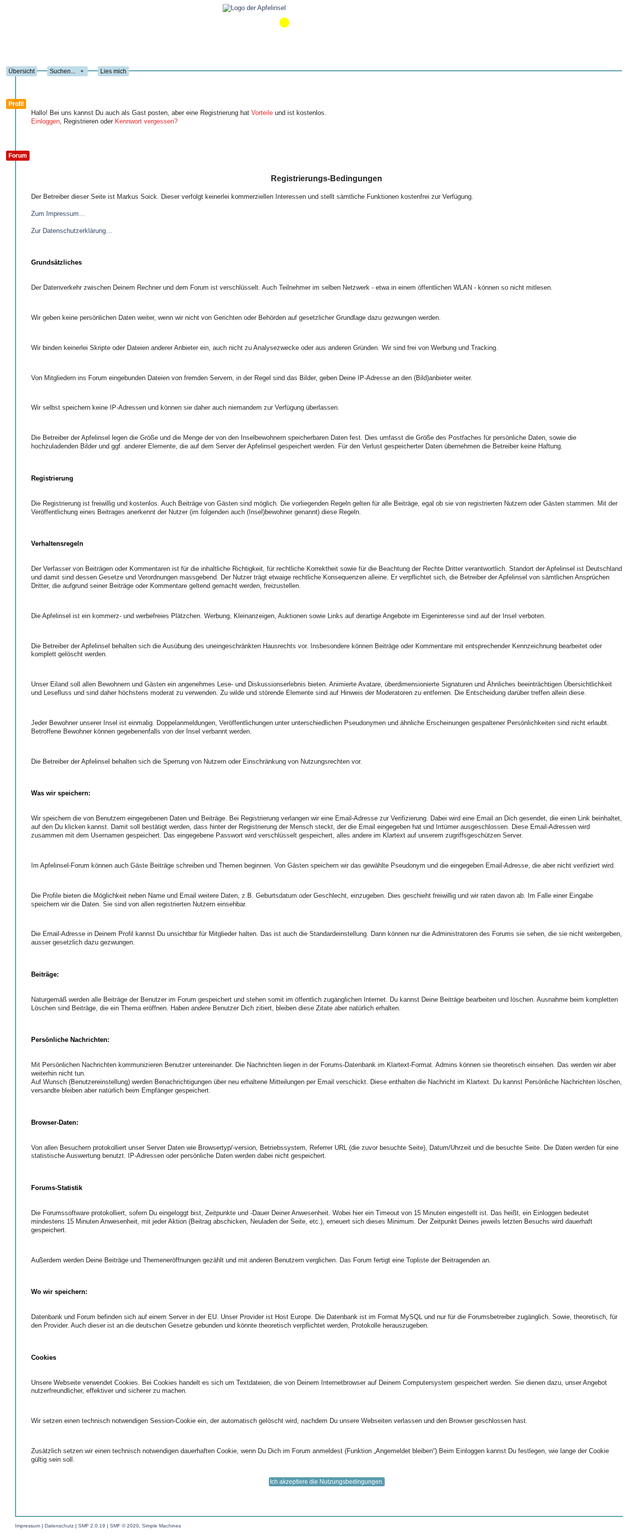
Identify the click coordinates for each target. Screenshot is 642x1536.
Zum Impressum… (58, 213)
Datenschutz (59, 1525)
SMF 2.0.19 (91, 1525)
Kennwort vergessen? (146, 121)
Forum (18, 155)
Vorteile (262, 112)
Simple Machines (161, 1525)
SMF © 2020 (124, 1525)
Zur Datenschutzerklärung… (71, 230)
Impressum (27, 1525)
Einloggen (45, 121)
